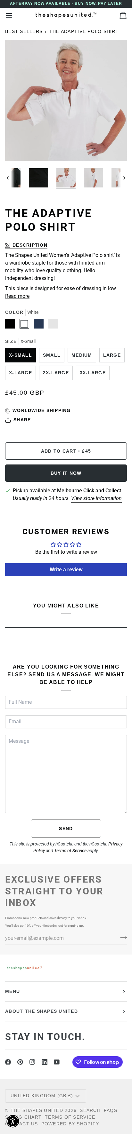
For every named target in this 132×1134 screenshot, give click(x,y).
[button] (12, 1121)
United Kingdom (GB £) (42, 1095)
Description (29, 245)
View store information (96, 498)
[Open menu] (14, 15)
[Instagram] (32, 1062)
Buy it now (66, 473)
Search (90, 1110)
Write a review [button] (66, 570)
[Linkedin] (44, 1062)
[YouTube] (57, 1062)
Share (22, 419)
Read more (17, 296)
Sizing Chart (23, 1117)
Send (66, 828)
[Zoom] (17, 149)
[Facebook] (8, 1062)
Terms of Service (70, 850)
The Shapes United (37, 1110)
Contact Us (21, 1123)
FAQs (110, 1110)
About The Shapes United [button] (41, 1011)
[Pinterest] (20, 1062)
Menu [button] (12, 991)
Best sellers (24, 31)
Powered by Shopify (70, 1123)
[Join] (121, 937)
